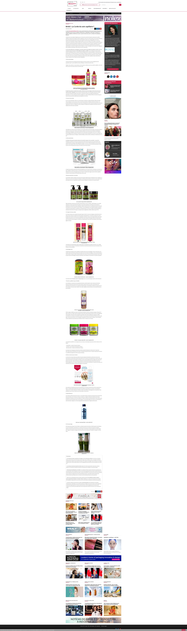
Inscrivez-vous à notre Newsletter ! (90, 4)
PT (84, 2)
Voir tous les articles (113, 69)
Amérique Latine (93, 13)
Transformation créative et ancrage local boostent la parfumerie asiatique (74, 538)
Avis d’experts (69, 534)
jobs (83, 8)
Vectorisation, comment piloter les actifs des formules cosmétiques (112, 566)
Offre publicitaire (92, 626)
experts (89, 8)
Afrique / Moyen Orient (115, 13)
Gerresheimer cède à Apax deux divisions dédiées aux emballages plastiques (93, 585)
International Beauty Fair (73, 31)
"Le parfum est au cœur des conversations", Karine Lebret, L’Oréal (93, 604)
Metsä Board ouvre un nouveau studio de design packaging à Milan (70, 523)
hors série (104, 8)
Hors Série (106, 534)
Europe (71, 13)
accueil (69, 8)
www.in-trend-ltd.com (108, 66)
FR (80, 2)
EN (82, 2)
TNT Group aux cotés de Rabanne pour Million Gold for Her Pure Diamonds (71, 512)
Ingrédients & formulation (72, 581)
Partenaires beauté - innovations (110, 82)
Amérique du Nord (82, 13)
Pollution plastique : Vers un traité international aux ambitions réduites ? (111, 585)
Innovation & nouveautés (72, 600)
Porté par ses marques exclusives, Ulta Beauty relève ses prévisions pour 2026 (83, 512)
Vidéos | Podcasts (112, 8)
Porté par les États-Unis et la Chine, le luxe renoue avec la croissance (74, 566)
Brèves (105, 600)
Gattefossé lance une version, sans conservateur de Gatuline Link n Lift (73, 585)
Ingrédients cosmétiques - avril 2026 (111, 537)
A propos (81, 626)
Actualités (75, 8)
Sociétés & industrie (89, 600)
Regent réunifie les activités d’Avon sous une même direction (96, 512)
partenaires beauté (97, 8)
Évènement (69, 10)
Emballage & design (89, 581)
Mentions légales (104, 626)
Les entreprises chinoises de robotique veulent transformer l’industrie (73, 604)
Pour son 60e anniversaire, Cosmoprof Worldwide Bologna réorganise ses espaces (112, 124)
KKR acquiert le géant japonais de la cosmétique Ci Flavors (84, 523)
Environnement (107, 581)
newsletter (98, 626)
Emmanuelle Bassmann (69, 23)
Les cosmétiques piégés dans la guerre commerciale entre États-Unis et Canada (96, 523)
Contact (86, 626)
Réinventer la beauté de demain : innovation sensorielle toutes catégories (93, 538)
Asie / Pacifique (104, 13)
